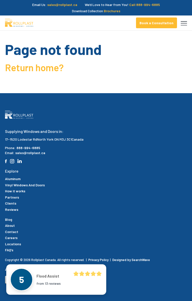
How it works (15, 191)
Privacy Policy (98, 260)
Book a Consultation (157, 23)
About (10, 225)
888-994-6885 (28, 148)
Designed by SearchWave (131, 260)
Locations (13, 244)
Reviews (11, 209)
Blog (8, 219)
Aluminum (12, 179)
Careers (11, 238)
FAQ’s (9, 250)
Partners (12, 197)
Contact (11, 232)
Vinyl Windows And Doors (25, 185)
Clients (10, 203)
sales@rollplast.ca (62, 4)
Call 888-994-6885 (144, 4)
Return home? (34, 67)
